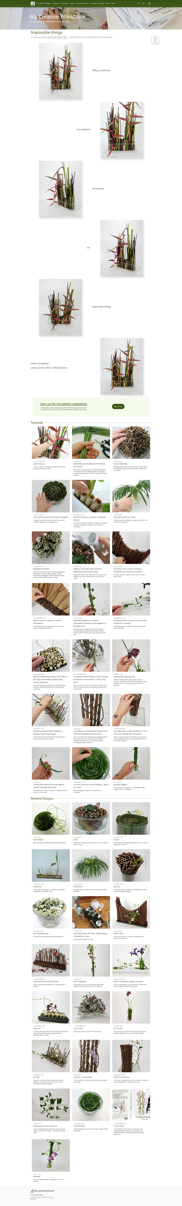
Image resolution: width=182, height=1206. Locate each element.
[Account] (144, 3)
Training (101, 3)
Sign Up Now (118, 406)
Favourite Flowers (82, 3)
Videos (72, 3)
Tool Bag (93, 3)
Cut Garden (64, 3)
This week (40, 3)
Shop (113, 3)
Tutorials (55, 3)
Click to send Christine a (56, 37)
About (108, 3)
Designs (48, 3)
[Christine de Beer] (33, 3)
